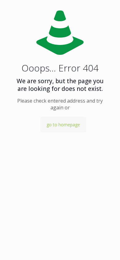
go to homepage (63, 125)
